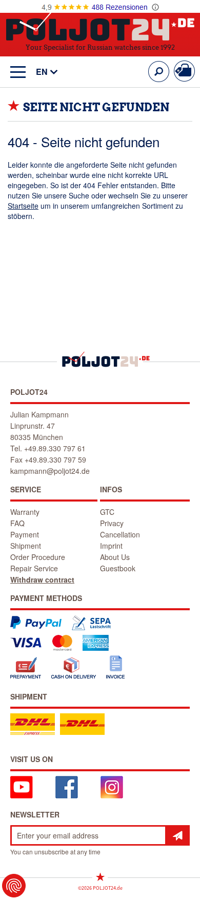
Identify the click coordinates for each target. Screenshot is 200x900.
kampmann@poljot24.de (50, 471)
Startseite (23, 206)
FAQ (17, 523)
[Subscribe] (177, 835)
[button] (42, 72)
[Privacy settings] (14, 885)
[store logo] (100, 25)
